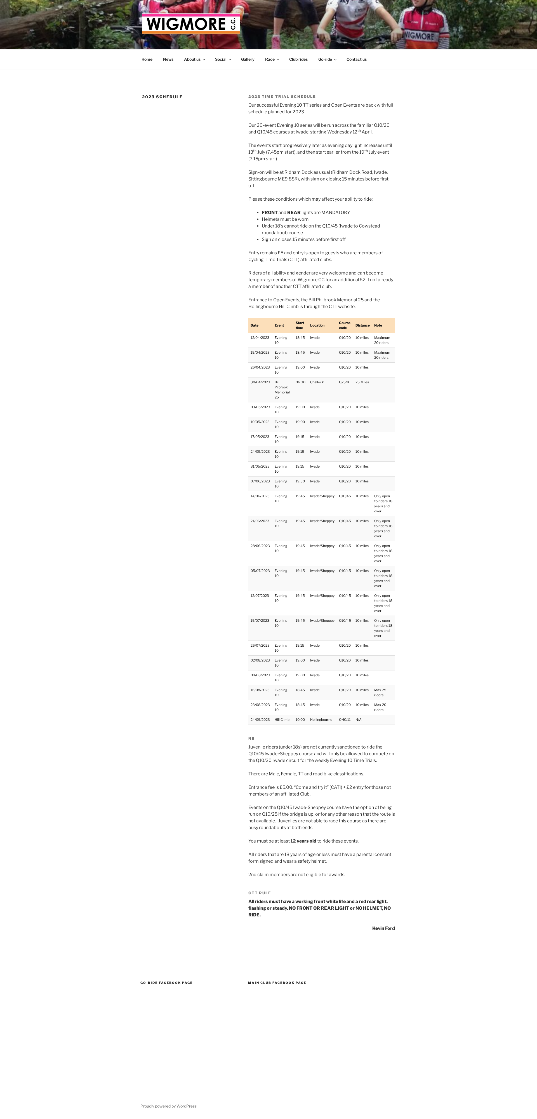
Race (270, 59)
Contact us (357, 59)
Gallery (248, 59)
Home (147, 59)
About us (192, 59)
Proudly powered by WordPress (168, 1106)
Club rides (298, 59)
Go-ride (325, 59)
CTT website (342, 306)
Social (221, 59)
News (168, 59)
